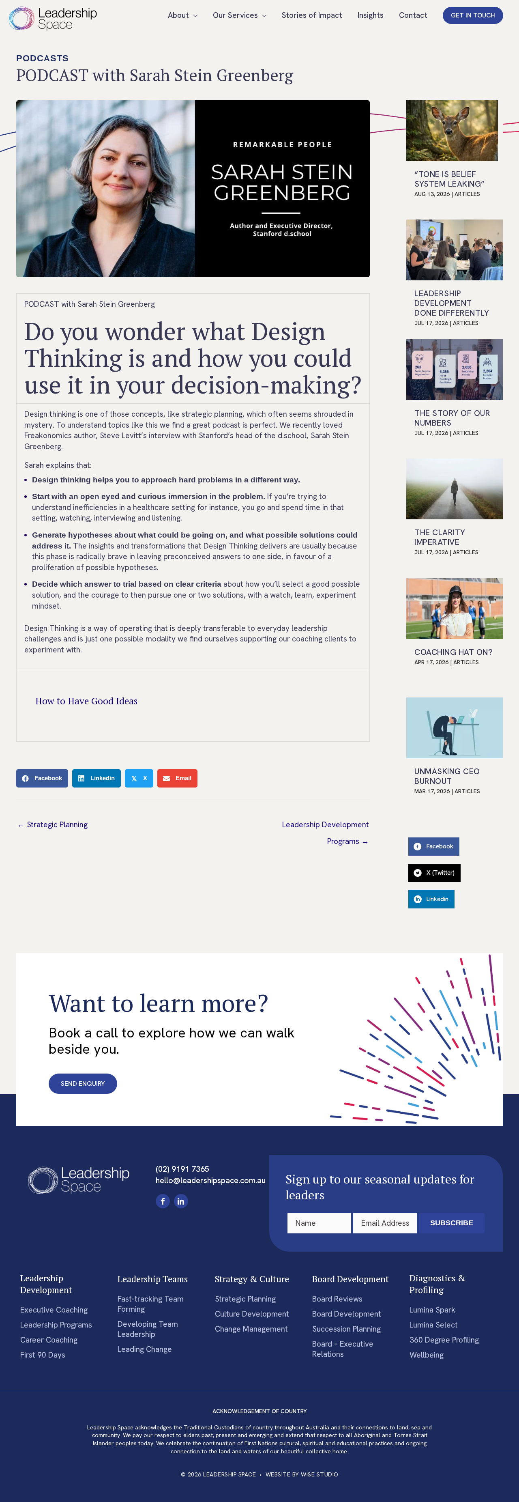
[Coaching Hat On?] (454, 608)
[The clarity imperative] (454, 488)
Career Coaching (48, 1340)
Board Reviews (337, 1299)
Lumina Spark (432, 1310)
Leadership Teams (153, 1279)
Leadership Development (46, 1283)
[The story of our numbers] (454, 369)
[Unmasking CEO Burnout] (454, 727)
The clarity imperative (439, 537)
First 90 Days (42, 1355)
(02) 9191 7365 (182, 1169)
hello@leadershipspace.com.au (211, 1180)
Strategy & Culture (252, 1279)
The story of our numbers (452, 418)
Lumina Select (434, 1325)
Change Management (251, 1329)
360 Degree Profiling (444, 1340)
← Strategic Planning (52, 825)
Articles (467, 194)
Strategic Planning (245, 1299)
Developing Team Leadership (148, 1329)
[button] (473, 15)
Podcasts (42, 58)
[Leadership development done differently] (454, 249)
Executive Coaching (54, 1310)
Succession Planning (346, 1329)
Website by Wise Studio (302, 1474)
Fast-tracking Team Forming (151, 1304)
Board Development (350, 1279)
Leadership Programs (56, 1325)
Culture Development (252, 1314)
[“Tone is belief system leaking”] (452, 130)
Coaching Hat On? (453, 652)
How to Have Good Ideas (86, 701)
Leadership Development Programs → (325, 827)
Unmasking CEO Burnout (447, 776)
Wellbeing (427, 1355)
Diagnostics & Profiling (437, 1283)
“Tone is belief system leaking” (449, 179)
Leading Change (145, 1349)
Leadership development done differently (451, 303)
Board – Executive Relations (342, 1349)
